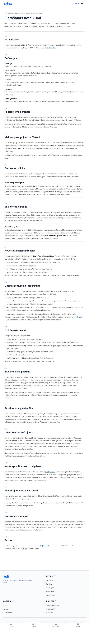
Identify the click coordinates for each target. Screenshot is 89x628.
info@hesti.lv (51, 48)
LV (76, 3)
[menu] (82, 3)
